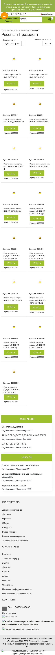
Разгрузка (6, 527)
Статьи (5, 572)
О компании (7, 585)
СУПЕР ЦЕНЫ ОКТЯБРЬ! (14, 444)
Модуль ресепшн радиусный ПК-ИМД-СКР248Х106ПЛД (37, 300)
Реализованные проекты (13, 536)
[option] (14, 59)
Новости (6, 580)
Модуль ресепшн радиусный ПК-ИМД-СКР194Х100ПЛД (12, 345)
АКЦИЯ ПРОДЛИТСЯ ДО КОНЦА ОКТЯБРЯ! (24, 435)
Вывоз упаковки (9, 532)
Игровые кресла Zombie (14, 485)
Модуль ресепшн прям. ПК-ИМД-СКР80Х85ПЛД (38, 120)
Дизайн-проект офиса (12, 510)
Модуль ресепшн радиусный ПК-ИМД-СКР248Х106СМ (37, 345)
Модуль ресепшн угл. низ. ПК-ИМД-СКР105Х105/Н (39, 165)
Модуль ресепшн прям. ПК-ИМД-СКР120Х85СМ (13, 299)
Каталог (14, 30)
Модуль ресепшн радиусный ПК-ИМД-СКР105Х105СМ (12, 389)
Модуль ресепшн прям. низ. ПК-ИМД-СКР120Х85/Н (13, 166)
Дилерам (6, 567)
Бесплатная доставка (12, 427)
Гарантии (6, 519)
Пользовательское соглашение (16, 594)
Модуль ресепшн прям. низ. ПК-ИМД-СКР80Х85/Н (14, 120)
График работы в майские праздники (20, 465)
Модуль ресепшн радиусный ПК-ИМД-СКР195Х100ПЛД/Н (12, 255)
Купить (11, 84)
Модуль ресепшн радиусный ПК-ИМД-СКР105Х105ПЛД (37, 255)
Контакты (6, 554)
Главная (5, 30)
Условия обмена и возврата (15, 541)
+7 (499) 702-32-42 (15, 14)
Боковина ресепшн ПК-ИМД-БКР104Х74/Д (38, 76)
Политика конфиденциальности (16, 589)
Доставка (6, 514)
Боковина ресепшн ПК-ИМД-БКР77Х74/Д (12, 76)
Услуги (5, 563)
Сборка (5, 523)
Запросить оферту (10, 558)
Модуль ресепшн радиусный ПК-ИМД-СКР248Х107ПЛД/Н (37, 211)
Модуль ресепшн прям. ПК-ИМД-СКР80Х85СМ (13, 210)
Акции (5, 576)
